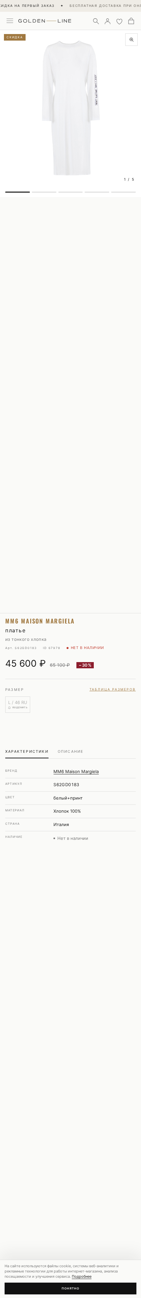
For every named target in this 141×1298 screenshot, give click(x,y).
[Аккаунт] (107, 21)
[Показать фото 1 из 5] (17, 192)
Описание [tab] (71, 751)
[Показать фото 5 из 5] (123, 192)
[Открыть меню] (9, 21)
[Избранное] (119, 21)
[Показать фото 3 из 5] (70, 192)
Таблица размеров (113, 689)
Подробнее (81, 1276)
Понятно (70, 1288)
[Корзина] (131, 21)
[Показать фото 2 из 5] (44, 192)
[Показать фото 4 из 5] (97, 192)
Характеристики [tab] (27, 751)
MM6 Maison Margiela (76, 771)
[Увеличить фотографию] (131, 39)
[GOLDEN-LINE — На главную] (44, 20)
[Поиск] (95, 21)
